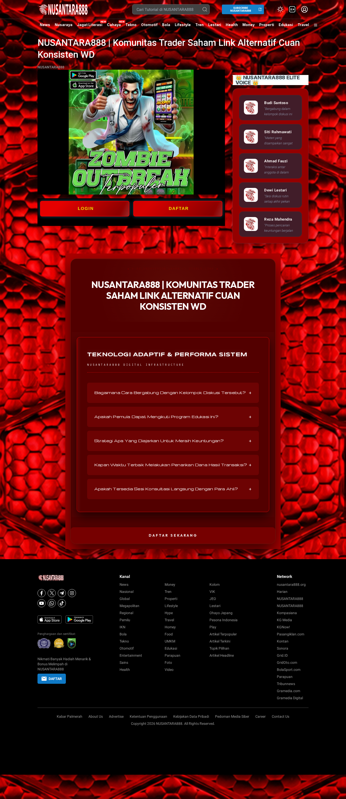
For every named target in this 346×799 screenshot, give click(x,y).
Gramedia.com (288, 691)
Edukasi (286, 25)
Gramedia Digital (290, 698)
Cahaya (114, 25)
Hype (169, 613)
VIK (212, 592)
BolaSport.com (288, 670)
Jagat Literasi (89, 25)
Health (232, 25)
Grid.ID (282, 655)
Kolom (214, 584)
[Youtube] (41, 603)
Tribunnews (286, 684)
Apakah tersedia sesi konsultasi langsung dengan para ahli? (173, 489)
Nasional (126, 592)
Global (125, 599)
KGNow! (283, 627)
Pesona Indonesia (223, 620)
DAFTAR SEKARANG (173, 535)
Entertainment (131, 655)
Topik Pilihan (219, 648)
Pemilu (125, 620)
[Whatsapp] (52, 603)
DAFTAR (179, 208)
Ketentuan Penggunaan (148, 716)
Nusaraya (63, 25)
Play (212, 627)
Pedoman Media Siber (232, 716)
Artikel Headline (221, 655)
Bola (166, 25)
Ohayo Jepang (221, 613)
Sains (124, 662)
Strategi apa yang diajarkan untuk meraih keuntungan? (173, 441)
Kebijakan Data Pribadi (191, 716)
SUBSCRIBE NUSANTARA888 (240, 9)
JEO (212, 599)
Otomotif (149, 25)
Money (248, 25)
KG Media (284, 620)
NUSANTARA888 (50, 67)
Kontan (283, 641)
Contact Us (280, 716)
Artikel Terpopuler (223, 634)
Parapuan (172, 655)
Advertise (116, 716)
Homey (170, 627)
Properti (266, 25)
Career (260, 716)
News (45, 25)
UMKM (170, 641)
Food (169, 634)
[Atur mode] (280, 9)
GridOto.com (287, 662)
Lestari (214, 27)
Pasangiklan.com (290, 634)
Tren (199, 25)
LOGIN (86, 208)
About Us (95, 716)
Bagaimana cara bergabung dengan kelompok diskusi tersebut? (173, 392)
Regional (126, 613)
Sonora (282, 648)
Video (169, 670)
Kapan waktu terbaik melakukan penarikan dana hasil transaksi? (173, 465)
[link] (292, 9)
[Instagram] (72, 593)
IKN (122, 627)
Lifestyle (183, 25)
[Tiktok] (62, 603)
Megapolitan (129, 606)
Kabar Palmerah (69, 716)
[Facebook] (41, 593)
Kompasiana (287, 613)
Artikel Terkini (219, 641)
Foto (168, 662)
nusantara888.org (291, 584)
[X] (52, 593)
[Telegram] (62, 593)
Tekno (131, 25)
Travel (303, 25)
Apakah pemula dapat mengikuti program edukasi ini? (173, 417)
